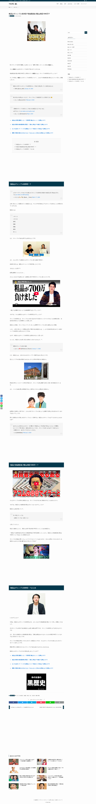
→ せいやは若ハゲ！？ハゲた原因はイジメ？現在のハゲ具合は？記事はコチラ (30, 128)
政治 (70, 58)
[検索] (86, 0)
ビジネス (71, 52)
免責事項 (36, 800)
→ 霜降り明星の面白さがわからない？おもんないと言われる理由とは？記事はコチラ (31, 133)
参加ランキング (58, 800)
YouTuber (71, 41)
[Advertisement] (36, 52)
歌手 (70, 63)
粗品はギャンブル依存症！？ (23, 144)
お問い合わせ (51, 800)
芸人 (30, 695)
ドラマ (70, 49)
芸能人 (70, 69)
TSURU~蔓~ (13, 4)
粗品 (28, 695)
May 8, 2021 (30, 114)
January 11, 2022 (36, 348)
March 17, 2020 (36, 197)
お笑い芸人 (12, 15)
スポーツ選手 (71, 47)
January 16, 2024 (29, 88)
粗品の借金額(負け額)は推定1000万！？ (26, 147)
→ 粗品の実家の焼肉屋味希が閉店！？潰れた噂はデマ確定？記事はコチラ (29, 124)
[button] (13, 702)
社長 (70, 66)
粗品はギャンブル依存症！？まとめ (25, 149)
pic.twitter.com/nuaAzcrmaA (28, 111)
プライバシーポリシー (43, 800)
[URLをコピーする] (59, 702)
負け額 (33, 695)
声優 (70, 55)
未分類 (70, 60)
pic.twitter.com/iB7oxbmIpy (22, 194)
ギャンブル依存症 (20, 695)
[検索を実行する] (86, 32)
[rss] (84, 0)
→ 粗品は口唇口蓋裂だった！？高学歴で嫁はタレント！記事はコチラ (27, 120)
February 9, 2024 (30, 100)
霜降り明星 (38, 695)
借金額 (25, 695)
